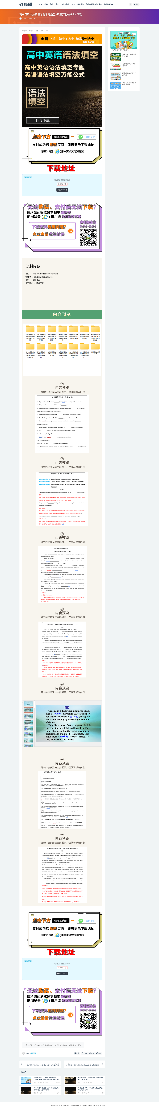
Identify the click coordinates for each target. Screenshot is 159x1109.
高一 (35, 1082)
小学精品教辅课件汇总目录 (119, 50)
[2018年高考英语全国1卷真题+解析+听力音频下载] (70, 1080)
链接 (99, 1053)
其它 (73, 4)
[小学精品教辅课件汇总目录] (123, 40)
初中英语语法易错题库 (94, 4)
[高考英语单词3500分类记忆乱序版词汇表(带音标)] (70, 1090)
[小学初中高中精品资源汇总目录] (115, 85)
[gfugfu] (20, 18)
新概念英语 (65, 4)
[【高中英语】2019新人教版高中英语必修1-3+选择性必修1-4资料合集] (26, 1080)
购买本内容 (63, 190)
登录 (137, 4)
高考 (25, 18)
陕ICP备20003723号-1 (99, 1105)
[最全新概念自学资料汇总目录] (115, 57)
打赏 (77, 1053)
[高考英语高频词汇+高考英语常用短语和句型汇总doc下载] (26, 1090)
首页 (40, 4)
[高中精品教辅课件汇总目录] (115, 76)
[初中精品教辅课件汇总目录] (115, 66)
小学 (46, 4)
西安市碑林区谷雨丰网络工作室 (72, 1105)
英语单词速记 (108, 4)
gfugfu (31, 1053)
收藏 (85, 1053)
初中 (51, 4)
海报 (92, 1053)
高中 (57, 4)
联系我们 (80, 4)
